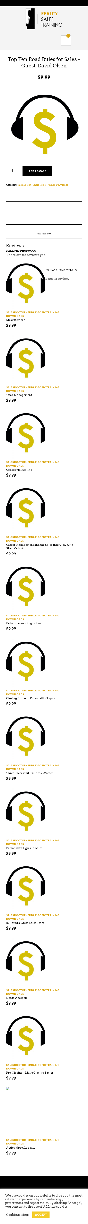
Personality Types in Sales (24, 848)
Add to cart (37, 171)
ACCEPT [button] (41, 1214)
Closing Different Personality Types (30, 698)
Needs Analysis (16, 997)
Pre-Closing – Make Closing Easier (29, 1072)
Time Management (19, 395)
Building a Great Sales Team (25, 922)
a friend (51, 213)
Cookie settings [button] (17, 1215)
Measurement (15, 320)
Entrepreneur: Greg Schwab (25, 623)
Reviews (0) (44, 233)
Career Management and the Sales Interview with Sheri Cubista (39, 546)
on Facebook (26, 213)
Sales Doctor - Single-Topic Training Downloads (42, 184)
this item (39, 213)
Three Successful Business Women (30, 773)
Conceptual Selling (19, 469)
